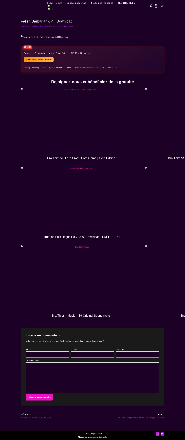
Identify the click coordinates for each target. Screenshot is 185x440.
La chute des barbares (30, 26)
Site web (120, 349)
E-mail (74, 349)
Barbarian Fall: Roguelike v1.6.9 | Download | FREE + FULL (81, 236)
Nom (28, 349)
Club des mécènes (52, 26)
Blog (50, 3)
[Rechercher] (162, 6)
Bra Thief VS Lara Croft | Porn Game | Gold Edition (81, 158)
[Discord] (156, 5)
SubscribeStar (91, 67)
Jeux (42, 26)
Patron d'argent (66, 26)
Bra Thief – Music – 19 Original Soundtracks (81, 315)
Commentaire (32, 361)
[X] (150, 5)
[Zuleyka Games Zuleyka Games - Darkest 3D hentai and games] (32, 6)
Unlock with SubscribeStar (38, 59)
